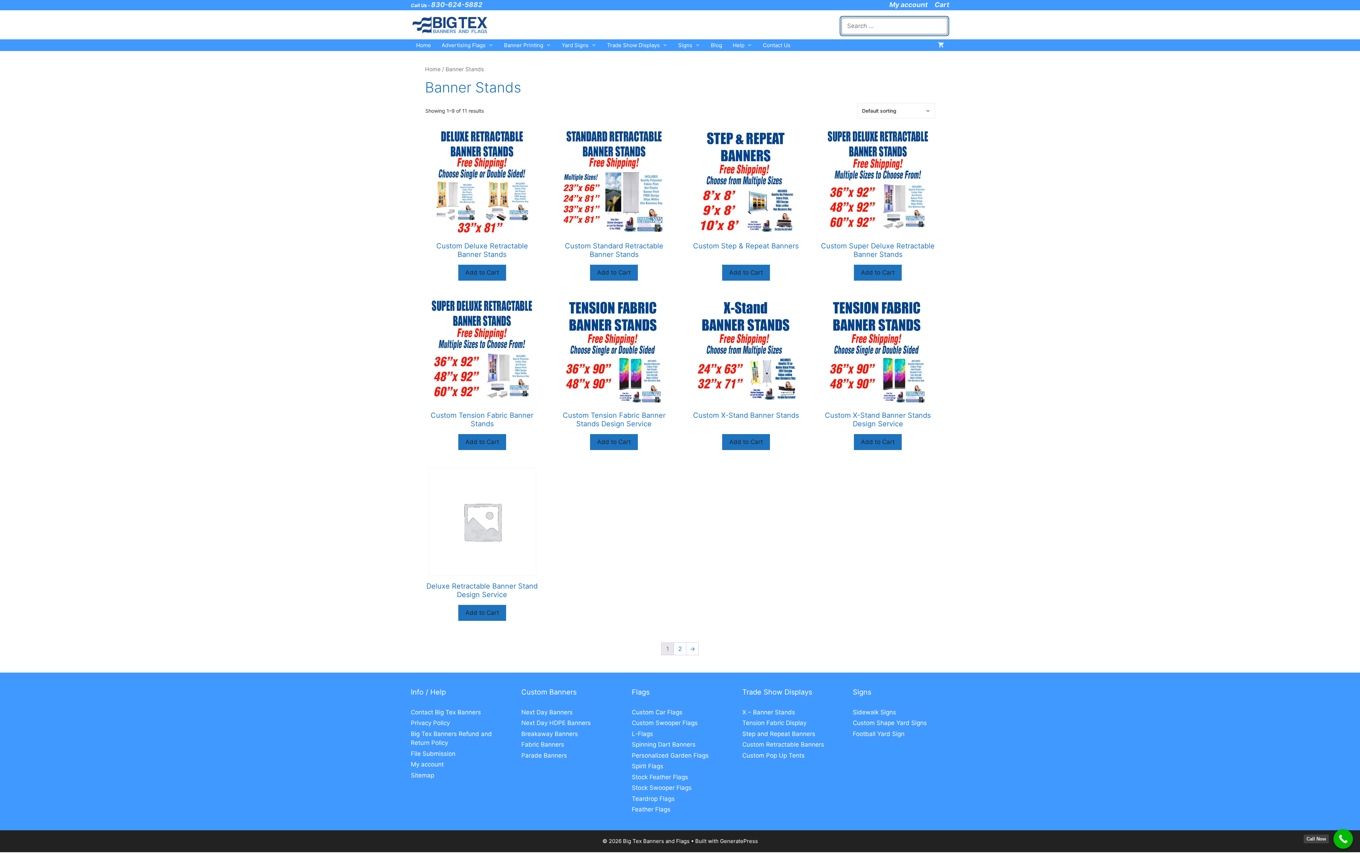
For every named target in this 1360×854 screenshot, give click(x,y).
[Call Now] (1343, 839)
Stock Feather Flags (660, 777)
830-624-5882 (456, 5)
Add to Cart (482, 272)
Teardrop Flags (653, 798)
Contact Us (776, 45)
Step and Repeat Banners (778, 733)
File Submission (433, 753)
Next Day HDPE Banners (556, 722)
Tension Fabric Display (774, 722)
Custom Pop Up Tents (773, 755)
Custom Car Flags (657, 712)
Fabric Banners (542, 744)
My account (908, 5)
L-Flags (642, 733)
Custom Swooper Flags (665, 722)
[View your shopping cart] (941, 45)
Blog (716, 45)
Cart (942, 5)
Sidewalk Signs (874, 712)
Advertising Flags (464, 45)
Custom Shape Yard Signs (890, 722)
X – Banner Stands (768, 712)
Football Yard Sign (879, 733)
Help (738, 45)
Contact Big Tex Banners (446, 712)
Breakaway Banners (549, 733)
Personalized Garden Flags (670, 755)
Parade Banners (544, 755)
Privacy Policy (430, 722)
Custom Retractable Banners (783, 744)
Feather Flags (651, 809)
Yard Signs (575, 45)
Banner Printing (523, 45)
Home (423, 45)
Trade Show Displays (633, 45)
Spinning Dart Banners (664, 744)
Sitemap (422, 775)
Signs (685, 45)
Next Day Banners (547, 712)
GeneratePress (739, 841)
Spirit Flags (647, 766)
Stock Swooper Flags (662, 787)
